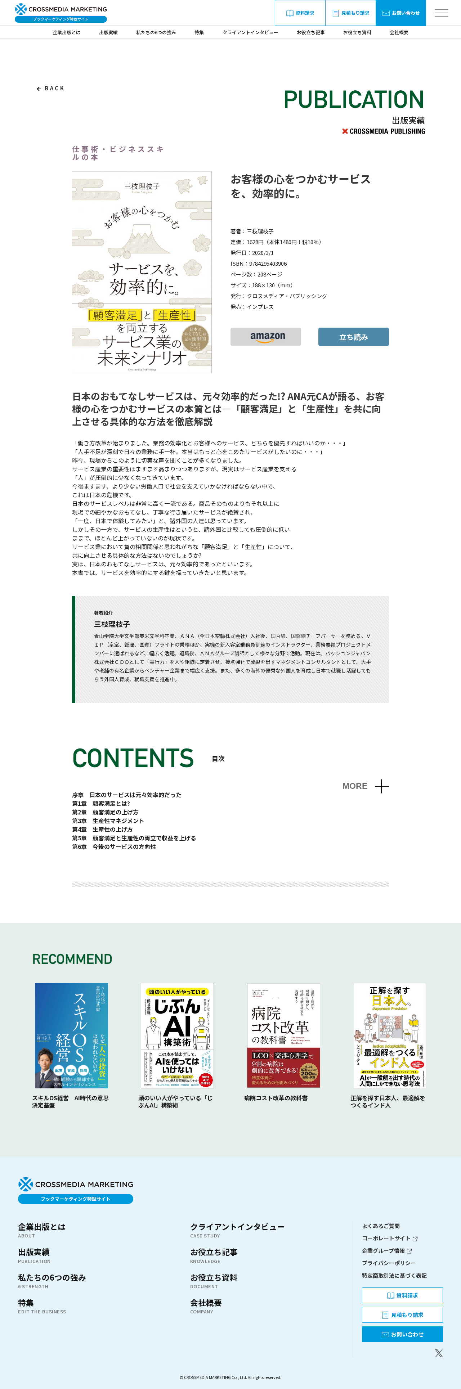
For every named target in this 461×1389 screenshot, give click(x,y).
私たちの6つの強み (156, 32)
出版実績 (108, 32)
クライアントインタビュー (250, 32)
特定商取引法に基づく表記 (394, 1275)
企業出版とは (67, 32)
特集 (199, 32)
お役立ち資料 (357, 32)
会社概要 (399, 32)
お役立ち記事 (311, 32)
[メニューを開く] (441, 13)
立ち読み (353, 337)
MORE (355, 786)
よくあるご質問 (381, 1226)
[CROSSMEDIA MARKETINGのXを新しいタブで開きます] (402, 1353)
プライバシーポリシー (389, 1263)
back (54, 88)
